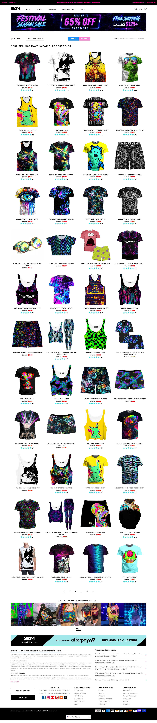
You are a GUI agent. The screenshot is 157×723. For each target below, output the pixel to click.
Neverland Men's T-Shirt (96, 219)
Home (115, 38)
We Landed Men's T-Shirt (61, 577)
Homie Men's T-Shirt (61, 130)
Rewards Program (105, 698)
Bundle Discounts (129, 696)
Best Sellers (127, 690)
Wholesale (102, 704)
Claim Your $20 (104, 701)
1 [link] (64, 592)
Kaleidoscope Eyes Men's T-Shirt (27, 532)
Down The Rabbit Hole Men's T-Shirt (129, 263)
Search (77, 704)
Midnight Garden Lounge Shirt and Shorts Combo (129, 353)
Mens (39, 9)
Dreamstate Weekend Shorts (130, 174)
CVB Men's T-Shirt (27, 399)
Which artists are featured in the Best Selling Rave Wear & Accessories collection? (119, 655)
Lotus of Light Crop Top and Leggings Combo (61, 533)
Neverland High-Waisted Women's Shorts (61, 444)
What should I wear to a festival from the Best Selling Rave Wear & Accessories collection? (118, 668)
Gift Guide (127, 698)
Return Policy (79, 701)
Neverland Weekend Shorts (95, 399)
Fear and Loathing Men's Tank (95, 85)
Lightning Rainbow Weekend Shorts (27, 352)
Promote (102, 696)
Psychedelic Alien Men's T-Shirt (130, 443)
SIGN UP (23, 698)
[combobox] (78, 717)
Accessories (68, 9)
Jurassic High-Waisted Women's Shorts (129, 399)
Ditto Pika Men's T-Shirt (95, 488)
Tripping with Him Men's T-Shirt (95, 130)
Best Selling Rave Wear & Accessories (132, 38)
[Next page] (93, 591)
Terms (28, 710)
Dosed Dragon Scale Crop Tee (61, 263)
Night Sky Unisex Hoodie (130, 532)
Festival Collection (130, 693)
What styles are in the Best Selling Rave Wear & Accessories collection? (115, 661)
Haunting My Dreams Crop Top (27, 488)
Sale (83, 9)
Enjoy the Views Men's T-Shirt (61, 174)
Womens (52, 9)
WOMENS (84, 38)
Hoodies (126, 704)
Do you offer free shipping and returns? (112, 680)
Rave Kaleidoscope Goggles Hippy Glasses (27, 264)
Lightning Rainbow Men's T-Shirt (129, 130)
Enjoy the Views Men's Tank (27, 174)
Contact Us (78, 698)
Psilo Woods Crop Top (129, 308)
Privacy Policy (21, 710)
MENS (73, 38)
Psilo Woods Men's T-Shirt (27, 85)
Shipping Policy (80, 693)
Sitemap (13, 710)
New (28, 9)
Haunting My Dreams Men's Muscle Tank (27, 577)
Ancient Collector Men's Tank (95, 308)
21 (87, 591)
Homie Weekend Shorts (95, 532)
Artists (125, 701)
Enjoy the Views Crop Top (61, 488)
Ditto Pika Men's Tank (27, 130)
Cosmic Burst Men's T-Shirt (61, 308)
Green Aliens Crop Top (95, 352)
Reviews (102, 693)
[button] (136, 8)
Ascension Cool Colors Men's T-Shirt (95, 577)
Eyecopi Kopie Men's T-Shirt (27, 219)
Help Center (79, 690)
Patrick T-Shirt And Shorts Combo (95, 263)
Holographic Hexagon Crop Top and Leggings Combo (61, 353)
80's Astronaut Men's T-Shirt (27, 443)
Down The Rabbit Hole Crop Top (27, 308)
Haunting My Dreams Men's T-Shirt (61, 85)
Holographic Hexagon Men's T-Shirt (129, 488)
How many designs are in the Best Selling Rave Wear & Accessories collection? (118, 674)
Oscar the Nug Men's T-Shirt (129, 85)
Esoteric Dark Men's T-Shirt (129, 219)
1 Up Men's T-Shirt (130, 577)
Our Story (102, 690)
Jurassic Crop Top (61, 399)
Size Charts (78, 696)
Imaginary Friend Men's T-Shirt (95, 174)
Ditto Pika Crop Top (95, 443)
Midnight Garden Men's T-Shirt (61, 219)
